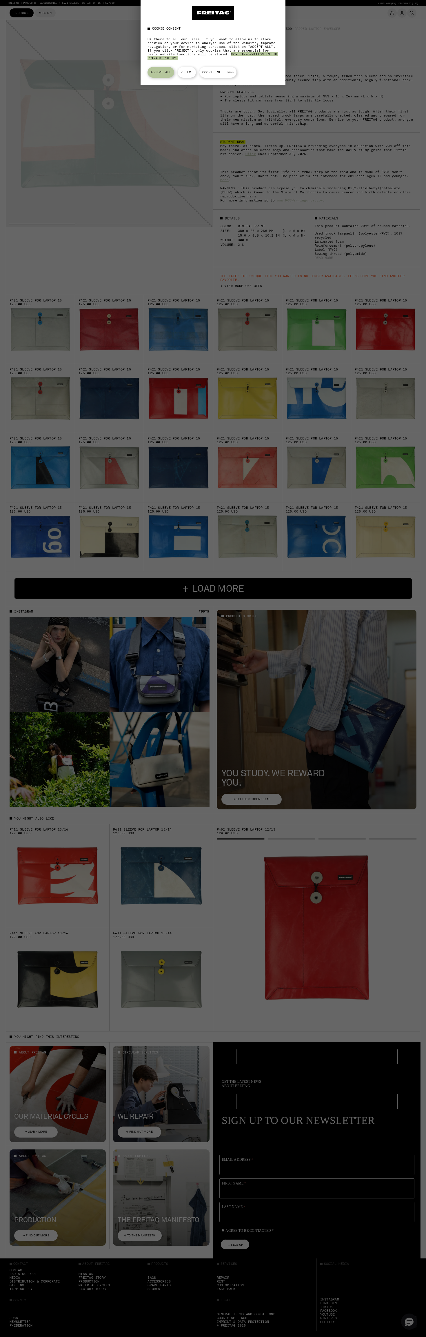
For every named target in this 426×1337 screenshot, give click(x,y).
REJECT (187, 72)
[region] (213, 42)
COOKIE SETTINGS (218, 72)
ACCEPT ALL (160, 72)
